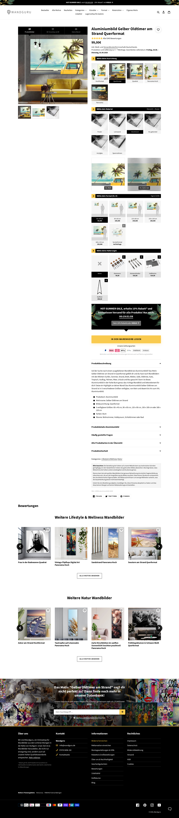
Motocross (39, 793)
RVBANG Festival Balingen (53, 793)
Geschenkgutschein (99, 764)
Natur (120, 459)
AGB (129, 759)
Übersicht (150, 109)
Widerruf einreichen (99, 741)
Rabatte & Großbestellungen (103, 754)
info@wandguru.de (67, 745)
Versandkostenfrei (111, 47)
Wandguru (157, 812)
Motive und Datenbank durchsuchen (90, 718)
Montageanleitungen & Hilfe (102, 750)
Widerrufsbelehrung (135, 750)
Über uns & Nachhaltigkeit (102, 759)
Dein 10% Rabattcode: (125, 323)
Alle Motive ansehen (90, 576)
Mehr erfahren (34, 757)
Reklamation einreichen (101, 745)
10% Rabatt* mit (102, 2)
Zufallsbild (95, 773)
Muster (157, 109)
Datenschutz (132, 745)
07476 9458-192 (65, 750)
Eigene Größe (155, 196)
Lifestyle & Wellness (109, 459)
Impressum (131, 741)
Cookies (130, 764)
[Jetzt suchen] (122, 712)
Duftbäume (96, 778)
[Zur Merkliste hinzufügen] (158, 29)
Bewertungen (96, 768)
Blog (93, 782)
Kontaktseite (64, 754)
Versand (130, 754)
